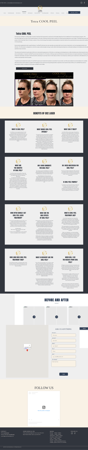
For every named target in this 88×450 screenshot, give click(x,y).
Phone (53, 348)
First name (53, 332)
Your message (54, 359)
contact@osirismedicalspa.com (14, 2)
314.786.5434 (6, 432)
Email (53, 354)
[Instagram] (81, 3)
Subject (53, 343)
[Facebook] (84, 3)
